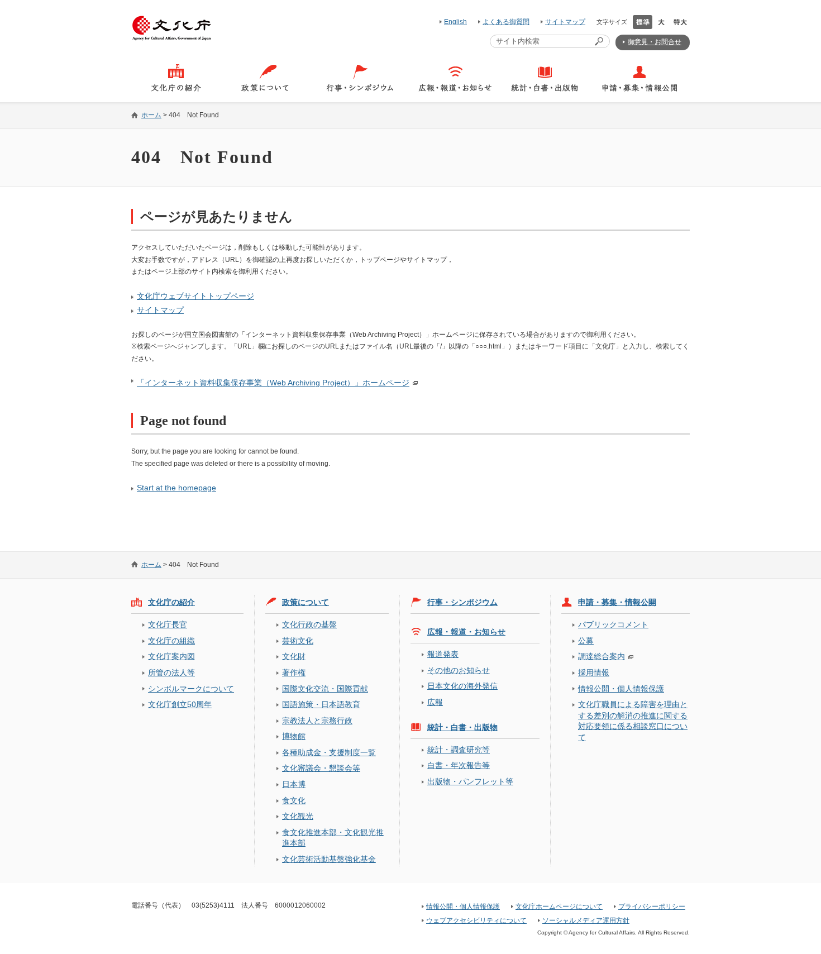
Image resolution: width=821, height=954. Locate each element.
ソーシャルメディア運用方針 (585, 920)
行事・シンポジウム (462, 602)
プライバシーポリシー (651, 906)
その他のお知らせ (458, 670)
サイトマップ (565, 22)
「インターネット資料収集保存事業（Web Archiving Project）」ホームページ (273, 382)
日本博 (294, 784)
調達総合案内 (601, 656)
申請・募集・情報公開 (617, 602)
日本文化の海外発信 (462, 685)
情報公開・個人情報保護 (621, 688)
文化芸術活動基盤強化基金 (329, 859)
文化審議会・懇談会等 (321, 768)
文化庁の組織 (171, 640)
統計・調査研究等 (458, 749)
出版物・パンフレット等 (470, 781)
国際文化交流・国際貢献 (325, 688)
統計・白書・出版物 (462, 727)
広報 (435, 702)
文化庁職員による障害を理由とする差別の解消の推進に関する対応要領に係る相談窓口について (633, 720)
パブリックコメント (613, 624)
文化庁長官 (167, 624)
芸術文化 (297, 640)
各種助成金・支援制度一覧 (329, 752)
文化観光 (297, 816)
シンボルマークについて (191, 688)
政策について (305, 602)
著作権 (294, 672)
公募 (586, 640)
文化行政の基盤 (309, 624)
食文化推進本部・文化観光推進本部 (333, 837)
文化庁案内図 (171, 656)
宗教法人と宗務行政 (317, 720)
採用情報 (593, 672)
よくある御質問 (506, 22)
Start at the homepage (176, 487)
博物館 (294, 736)
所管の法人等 (171, 672)
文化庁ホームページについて (559, 906)
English (455, 22)
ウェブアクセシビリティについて (476, 920)
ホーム (151, 115)
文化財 (294, 656)
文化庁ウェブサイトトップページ (195, 296)
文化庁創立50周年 (180, 704)
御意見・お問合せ (654, 42)
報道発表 (443, 654)
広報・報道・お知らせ (466, 631)
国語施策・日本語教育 (321, 704)
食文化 (294, 800)
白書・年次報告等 (458, 765)
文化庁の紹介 (171, 602)
